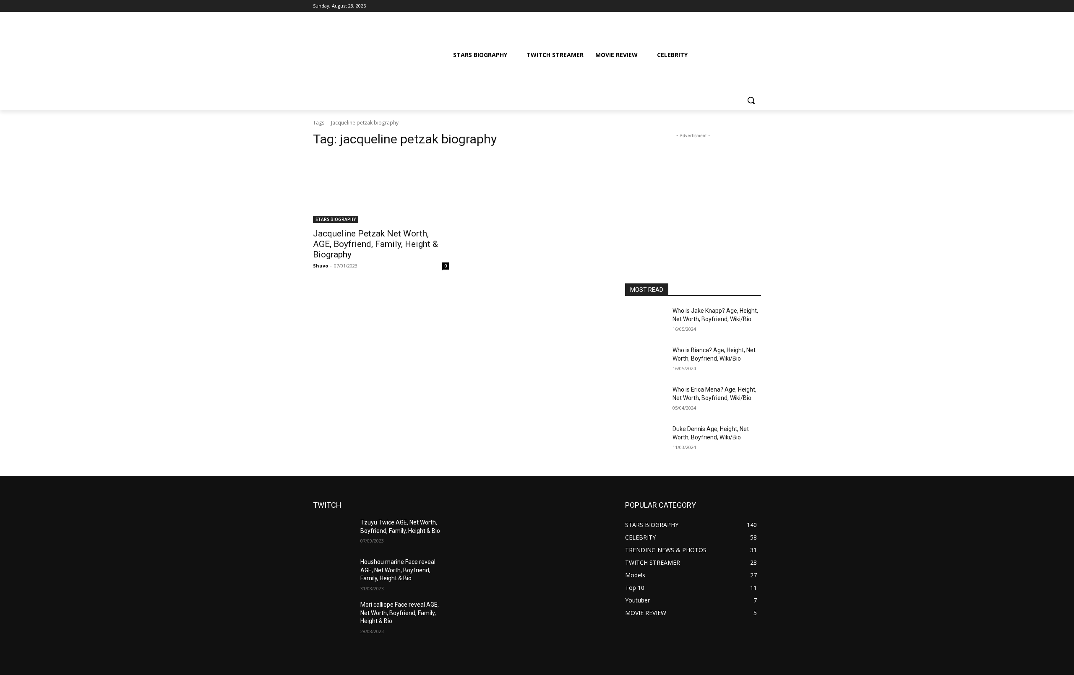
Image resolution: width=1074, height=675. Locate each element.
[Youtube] (756, 6)
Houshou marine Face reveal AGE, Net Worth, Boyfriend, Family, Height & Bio (397, 570)
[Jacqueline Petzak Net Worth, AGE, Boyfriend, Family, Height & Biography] (381, 189)
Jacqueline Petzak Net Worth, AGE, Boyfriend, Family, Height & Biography (375, 244)
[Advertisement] (693, 192)
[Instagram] (721, 6)
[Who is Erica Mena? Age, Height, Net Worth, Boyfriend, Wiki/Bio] (645, 400)
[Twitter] (733, 6)
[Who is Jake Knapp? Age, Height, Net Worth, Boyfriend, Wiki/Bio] (645, 321)
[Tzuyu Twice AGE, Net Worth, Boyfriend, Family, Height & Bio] (333, 533)
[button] (751, 100)
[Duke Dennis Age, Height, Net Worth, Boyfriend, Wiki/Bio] (645, 439)
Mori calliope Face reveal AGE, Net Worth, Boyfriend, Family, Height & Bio (399, 612)
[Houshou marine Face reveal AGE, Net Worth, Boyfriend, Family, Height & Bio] (333, 572)
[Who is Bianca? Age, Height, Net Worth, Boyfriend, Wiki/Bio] (645, 360)
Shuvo (320, 265)
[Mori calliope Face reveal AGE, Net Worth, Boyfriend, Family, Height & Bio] (333, 615)
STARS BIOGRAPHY (335, 219)
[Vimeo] (744, 6)
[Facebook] (709, 6)
